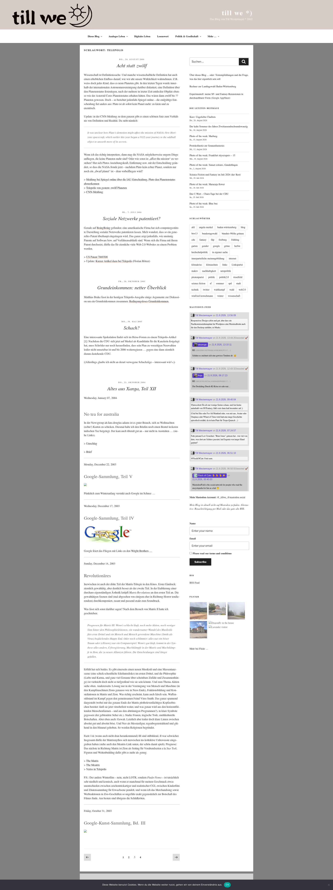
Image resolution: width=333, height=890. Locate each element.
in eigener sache (220, 252)
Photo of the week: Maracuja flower (207, 184)
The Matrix (92, 761)
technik (195, 289)
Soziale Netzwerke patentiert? (131, 218)
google (216, 246)
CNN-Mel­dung (94, 192)
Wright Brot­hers (140, 551)
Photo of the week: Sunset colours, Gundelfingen (214, 164)
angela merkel (206, 227)
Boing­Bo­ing (103, 228)
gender (205, 246)
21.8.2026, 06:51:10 (226, 453)
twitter (206, 289)
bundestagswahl (209, 233)
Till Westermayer (203, 315)
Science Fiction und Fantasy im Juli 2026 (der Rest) (215, 174)
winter (220, 295)
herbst (237, 246)
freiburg (223, 239)
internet (232, 258)
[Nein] (328, 885)
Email (193, 538)
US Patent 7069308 (97, 257)
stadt (238, 283)
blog (243, 227)
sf (211, 283)
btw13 (194, 233)
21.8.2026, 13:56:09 (226, 315)
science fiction (198, 283)
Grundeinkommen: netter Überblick (131, 287)
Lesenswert (163, 36)
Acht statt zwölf (132, 65)
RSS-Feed (194, 582)
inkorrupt (202, 344)
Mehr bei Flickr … (199, 648)
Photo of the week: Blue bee (203, 203)
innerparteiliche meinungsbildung (207, 258)
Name (193, 523)
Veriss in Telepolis (96, 769)
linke (224, 264)
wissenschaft (234, 295)
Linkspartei (237, 264)
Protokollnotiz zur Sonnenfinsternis (207, 145)
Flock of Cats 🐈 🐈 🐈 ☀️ (211, 475)
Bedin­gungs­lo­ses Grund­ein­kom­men (148, 301)
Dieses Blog (93, 36)
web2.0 (242, 289)
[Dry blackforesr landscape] (198, 611)
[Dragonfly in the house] (221, 623)
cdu (193, 239)
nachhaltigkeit (209, 270)
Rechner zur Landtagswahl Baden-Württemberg (213, 86)
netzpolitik (225, 270)
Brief (89, 451)
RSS (242, 508)
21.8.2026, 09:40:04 (226, 399)
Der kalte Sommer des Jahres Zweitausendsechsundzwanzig (219, 126)
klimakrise (196, 264)
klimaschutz (212, 264)
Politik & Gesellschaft (186, 36)
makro (194, 270)
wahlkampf (219, 289)
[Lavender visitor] (218, 627)
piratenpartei (197, 277)
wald (231, 289)
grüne (227, 246)
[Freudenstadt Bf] (198, 630)
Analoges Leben (117, 36)
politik (211, 277)
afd (193, 227)
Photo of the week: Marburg (203, 136)
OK (227, 884)
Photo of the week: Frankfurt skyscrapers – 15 (212, 155)
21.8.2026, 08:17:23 (217, 375)
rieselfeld (237, 277)
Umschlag (91, 443)
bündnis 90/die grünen (233, 233)
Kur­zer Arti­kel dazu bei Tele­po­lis (114, 261)
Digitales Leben (142, 36)
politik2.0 (224, 277)
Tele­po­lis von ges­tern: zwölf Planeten (106, 188)
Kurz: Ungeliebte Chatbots (203, 116)
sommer (220, 283)
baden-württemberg (226, 227)
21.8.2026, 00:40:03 (202, 479)
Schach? (132, 327)
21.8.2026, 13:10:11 (222, 344)
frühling (235, 239)
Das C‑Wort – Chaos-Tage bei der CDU (209, 193)
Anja (199, 375)
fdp (212, 239)
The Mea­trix (93, 765)
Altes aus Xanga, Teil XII (131, 388)
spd (230, 283)
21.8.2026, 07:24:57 (226, 430)
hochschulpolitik (199, 252)
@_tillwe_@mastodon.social (231, 497)
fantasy (202, 239)
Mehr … (212, 36)
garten (194, 246)
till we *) (237, 12)
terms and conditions (221, 553)
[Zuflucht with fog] (217, 609)
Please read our (212, 553)
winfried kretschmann (202, 295)
